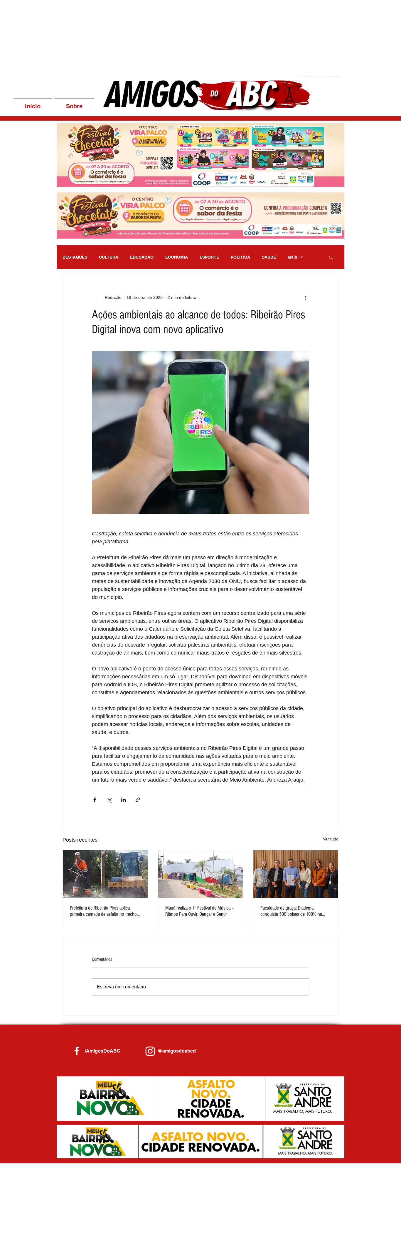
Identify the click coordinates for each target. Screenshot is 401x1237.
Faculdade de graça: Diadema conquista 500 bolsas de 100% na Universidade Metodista (291, 911)
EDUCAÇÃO (142, 257)
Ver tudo (330, 839)
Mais (292, 257)
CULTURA (108, 257)
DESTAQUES (75, 257)
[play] (332, 181)
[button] (184, 155)
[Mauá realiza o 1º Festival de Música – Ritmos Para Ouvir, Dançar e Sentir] (200, 874)
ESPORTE (209, 257)
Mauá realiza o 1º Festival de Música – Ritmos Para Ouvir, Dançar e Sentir (199, 911)
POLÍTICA (240, 257)
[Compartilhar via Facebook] (94, 800)
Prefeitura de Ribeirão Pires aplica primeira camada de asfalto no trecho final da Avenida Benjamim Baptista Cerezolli (103, 911)
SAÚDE (269, 257)
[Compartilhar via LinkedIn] (123, 800)
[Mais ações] (305, 297)
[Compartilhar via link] (138, 800)
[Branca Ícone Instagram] (150, 1051)
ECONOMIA (176, 257)
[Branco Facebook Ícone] (76, 1051)
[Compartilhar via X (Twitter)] (109, 800)
